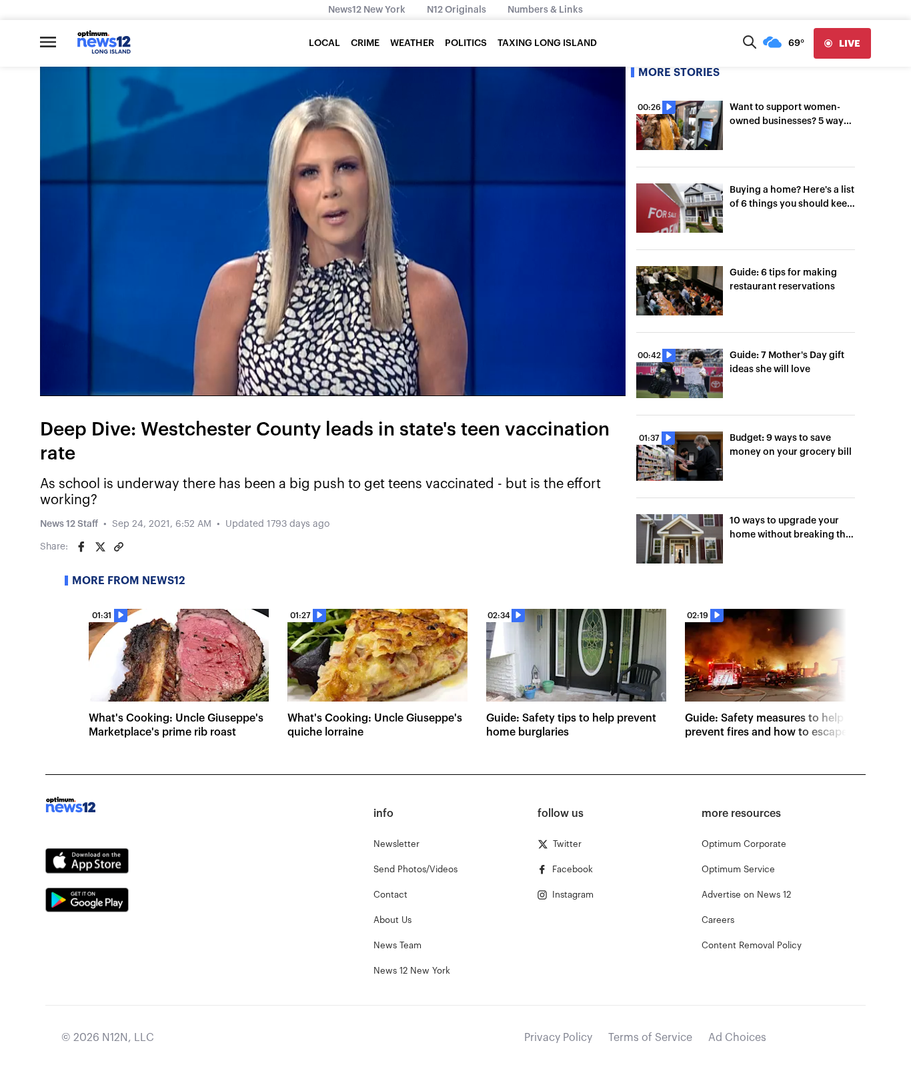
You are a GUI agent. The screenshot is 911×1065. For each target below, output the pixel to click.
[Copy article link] (118, 547)
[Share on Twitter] (100, 547)
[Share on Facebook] (81, 547)
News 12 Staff (69, 524)
